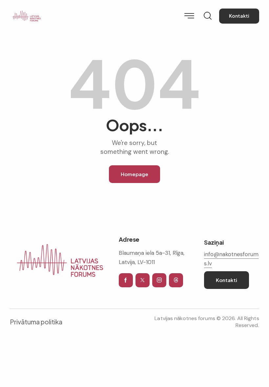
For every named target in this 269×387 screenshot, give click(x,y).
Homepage (134, 174)
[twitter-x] (142, 280)
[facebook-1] (126, 280)
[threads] (176, 280)
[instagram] (159, 280)
